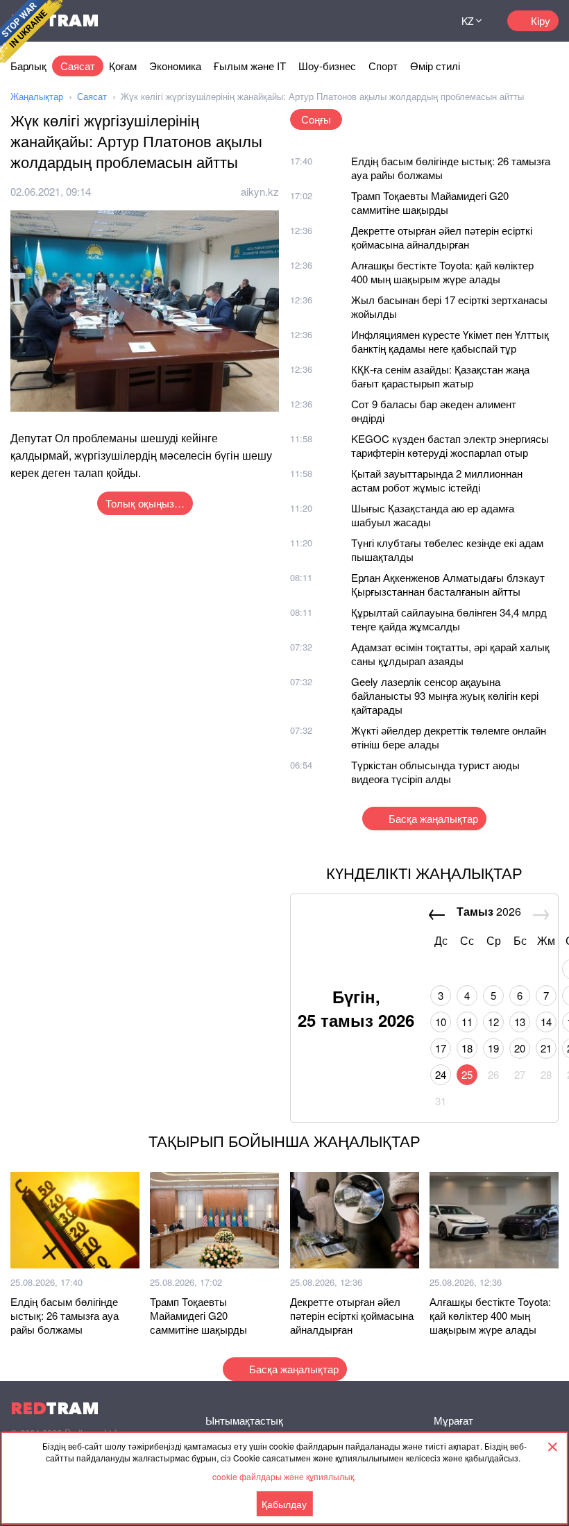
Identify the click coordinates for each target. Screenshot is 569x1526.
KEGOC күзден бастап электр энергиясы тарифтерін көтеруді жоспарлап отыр (450, 445)
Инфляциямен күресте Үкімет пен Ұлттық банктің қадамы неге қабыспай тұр (450, 341)
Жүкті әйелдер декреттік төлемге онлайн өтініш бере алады (448, 737)
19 (493, 1048)
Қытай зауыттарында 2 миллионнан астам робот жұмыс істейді (437, 480)
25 (467, 1074)
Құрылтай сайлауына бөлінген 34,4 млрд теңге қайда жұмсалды (449, 619)
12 (493, 1021)
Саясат (77, 65)
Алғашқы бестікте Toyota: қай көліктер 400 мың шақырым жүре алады (442, 272)
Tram (54, 1408)
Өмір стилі (435, 65)
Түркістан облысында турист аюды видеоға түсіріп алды (435, 771)
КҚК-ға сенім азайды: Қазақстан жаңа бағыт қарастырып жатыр (440, 376)
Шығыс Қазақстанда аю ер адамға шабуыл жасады (432, 515)
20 (519, 1048)
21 (546, 1048)
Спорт (383, 65)
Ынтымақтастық (244, 1420)
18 (467, 1048)
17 (440, 1048)
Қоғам (123, 65)
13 (519, 1021)
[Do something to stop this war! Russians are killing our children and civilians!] (31, 31)
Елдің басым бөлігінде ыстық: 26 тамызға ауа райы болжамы (450, 167)
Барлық (28, 65)
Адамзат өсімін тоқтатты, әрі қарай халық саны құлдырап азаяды (450, 653)
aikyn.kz (260, 191)
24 (440, 1074)
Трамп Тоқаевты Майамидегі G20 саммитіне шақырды (430, 202)
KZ (467, 21)
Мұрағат (453, 1420)
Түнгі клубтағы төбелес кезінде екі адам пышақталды (447, 549)
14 (546, 1021)
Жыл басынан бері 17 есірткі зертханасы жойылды (449, 306)
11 (467, 1021)
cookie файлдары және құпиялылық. (284, 1476)
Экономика (175, 65)
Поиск (420, 20)
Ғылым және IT (250, 65)
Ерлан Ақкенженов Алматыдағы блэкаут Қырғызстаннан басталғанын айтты (448, 584)
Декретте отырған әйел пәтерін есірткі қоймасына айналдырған (441, 237)
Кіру (540, 20)
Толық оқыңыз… (145, 503)
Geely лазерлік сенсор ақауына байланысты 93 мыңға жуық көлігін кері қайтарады (444, 695)
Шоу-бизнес (327, 65)
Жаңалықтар (36, 96)
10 (440, 1021)
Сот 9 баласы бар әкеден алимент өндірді (433, 410)
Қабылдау (284, 1504)
